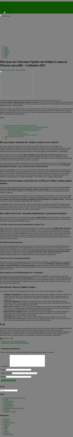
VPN (1, 191)
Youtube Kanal (8, 9)
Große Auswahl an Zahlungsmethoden (18, 133)
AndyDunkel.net (9, 401)
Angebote (7, 419)
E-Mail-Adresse (6, 373)
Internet (6, 54)
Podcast (6, 431)
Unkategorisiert (8, 434)
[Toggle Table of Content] (1, 122)
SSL (20, 249)
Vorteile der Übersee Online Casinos (14, 136)
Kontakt (6, 2)
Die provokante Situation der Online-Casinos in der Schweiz (21, 125)
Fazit (6, 138)
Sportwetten (7, 299)
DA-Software (8, 403)
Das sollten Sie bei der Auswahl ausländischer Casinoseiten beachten (23, 128)
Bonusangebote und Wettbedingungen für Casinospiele (22, 135)
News (5, 57)
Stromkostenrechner (10, 7)
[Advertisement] (36, 31)
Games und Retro (20, 70)
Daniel (13, 70)
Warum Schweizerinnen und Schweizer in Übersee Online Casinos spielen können (26, 127)
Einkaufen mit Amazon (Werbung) (14, 408)
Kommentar (5, 366)
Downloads (7, 4)
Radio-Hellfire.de (9, 405)
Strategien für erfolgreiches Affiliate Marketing (15, 343)
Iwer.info (6, 410)
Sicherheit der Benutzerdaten (15, 132)
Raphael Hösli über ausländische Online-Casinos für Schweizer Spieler (26, 207)
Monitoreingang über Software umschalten (14, 341)
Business (6, 421)
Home (6, 47)
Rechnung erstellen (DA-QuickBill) (14, 398)
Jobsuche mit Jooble (10, 411)
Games (6, 55)
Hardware (7, 52)
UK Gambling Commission (18, 231)
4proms (6, 399)
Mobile (6, 48)
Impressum (7, 11)
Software (6, 50)
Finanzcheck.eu (8, 406)
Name (3, 369)
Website (3, 377)
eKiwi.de (6, 6)
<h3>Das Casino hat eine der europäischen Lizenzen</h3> (23, 130)
